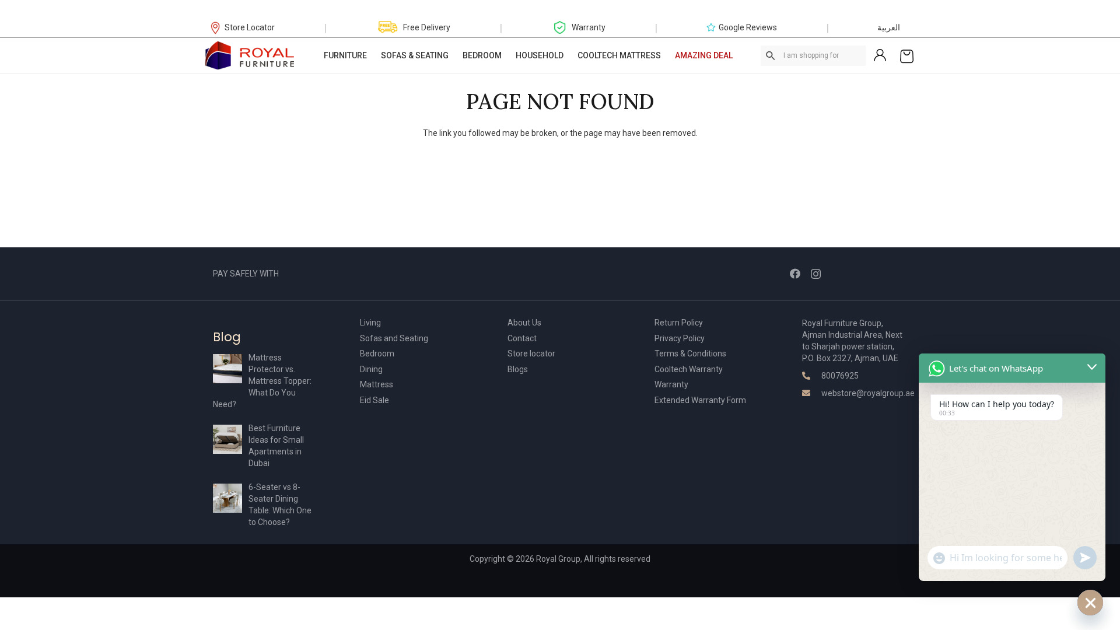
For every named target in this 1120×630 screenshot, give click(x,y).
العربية (888, 27)
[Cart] (907, 55)
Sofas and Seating (394, 338)
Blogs (518, 369)
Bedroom (377, 353)
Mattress (376, 384)
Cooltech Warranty (688, 369)
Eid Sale (374, 400)
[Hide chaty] (1090, 602)
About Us (524, 322)
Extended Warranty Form (700, 400)
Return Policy (678, 322)
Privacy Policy (679, 338)
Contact (522, 338)
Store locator (531, 353)
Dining (371, 369)
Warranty (671, 384)
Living (370, 322)
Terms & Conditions (690, 353)
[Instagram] (816, 274)
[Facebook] (795, 273)
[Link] (250, 55)
